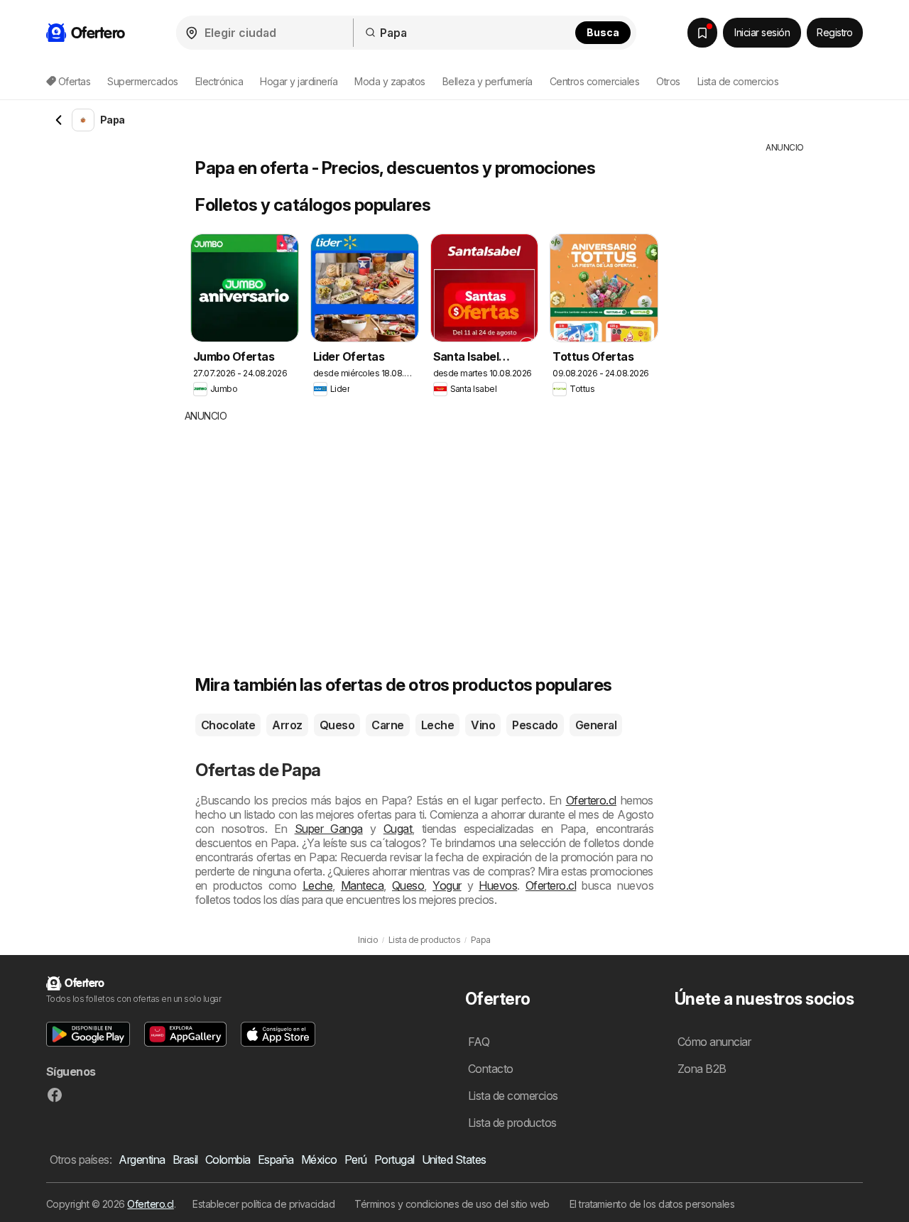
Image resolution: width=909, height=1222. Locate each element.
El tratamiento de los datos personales (652, 1204)
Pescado (534, 725)
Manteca (362, 885)
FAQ (478, 1042)
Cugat (397, 829)
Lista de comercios (738, 81)
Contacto (490, 1069)
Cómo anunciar (714, 1042)
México (319, 1159)
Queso (337, 725)
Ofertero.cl (591, 800)
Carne (387, 725)
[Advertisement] (451, 529)
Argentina (142, 1159)
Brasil (185, 1159)
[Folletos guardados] (702, 33)
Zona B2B (701, 1069)
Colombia (228, 1159)
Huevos (498, 885)
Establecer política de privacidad (263, 1204)
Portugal (394, 1159)
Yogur (446, 885)
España (276, 1159)
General (595, 725)
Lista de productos (512, 1122)
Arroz (287, 725)
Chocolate (228, 725)
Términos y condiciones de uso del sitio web (451, 1204)
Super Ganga (329, 829)
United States (454, 1159)
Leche (437, 725)
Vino (483, 725)
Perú (355, 1159)
